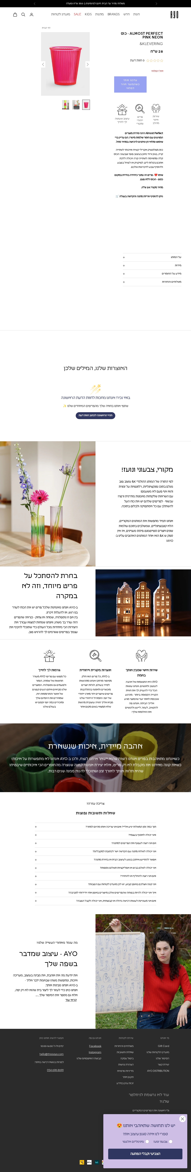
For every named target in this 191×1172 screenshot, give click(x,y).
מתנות (99, 14)
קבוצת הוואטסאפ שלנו (89, 1058)
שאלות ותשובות (125, 1052)
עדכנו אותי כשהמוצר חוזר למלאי (130, 84)
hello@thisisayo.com (52, 1054)
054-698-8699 (55, 1070)
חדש (126, 14)
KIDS (88, 14)
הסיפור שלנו (162, 1058)
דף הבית (46, 28)
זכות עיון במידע (125, 1083)
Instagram (95, 1052)
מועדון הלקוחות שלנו (158, 1052)
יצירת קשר (163, 1064)
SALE (77, 14)
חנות (136, 14)
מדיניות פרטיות (125, 1071)
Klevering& (151, 44)
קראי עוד (71, 1000)
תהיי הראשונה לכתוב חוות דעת (95, 415)
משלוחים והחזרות (124, 1046)
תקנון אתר (128, 1077)
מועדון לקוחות (60, 14)
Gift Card (163, 1046)
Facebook (95, 1046)
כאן (77, 3)
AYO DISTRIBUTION (158, 1071)
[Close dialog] (182, 1119)
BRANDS (114, 14)
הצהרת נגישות (126, 1064)
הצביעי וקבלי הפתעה (145, 1154)
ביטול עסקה (127, 1058)
